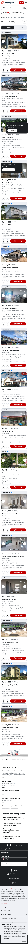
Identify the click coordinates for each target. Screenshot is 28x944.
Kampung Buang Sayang (8, 785)
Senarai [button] (9, 27)
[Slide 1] (10, 549)
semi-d (17, 774)
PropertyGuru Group (7, 849)
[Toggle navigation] (25, 2)
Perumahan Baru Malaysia (8, 918)
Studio (4, 800)
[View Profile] (14, 32)
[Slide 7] (17, 89)
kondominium (5, 774)
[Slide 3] (12, 89)
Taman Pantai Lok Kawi (8, 783)
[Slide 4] (14, 506)
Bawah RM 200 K (6, 793)
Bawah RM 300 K (16, 793)
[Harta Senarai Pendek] (24, 36)
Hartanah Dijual (5, 911)
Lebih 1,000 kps (5, 808)
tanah (3, 776)
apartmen (12, 774)
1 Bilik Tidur (9, 800)
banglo (21, 774)
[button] (3, 17)
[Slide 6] (16, 89)
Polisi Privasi (10, 931)
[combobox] (13, 8)
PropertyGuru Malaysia (7, 907)
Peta (21, 27)
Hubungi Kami (5, 852)
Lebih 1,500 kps (14, 808)
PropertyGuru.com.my (6, 888)
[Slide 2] (11, 89)
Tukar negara (5, 856)
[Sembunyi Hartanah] (21, 36)
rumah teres (21, 773)
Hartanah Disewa (6, 914)
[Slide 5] (15, 549)
